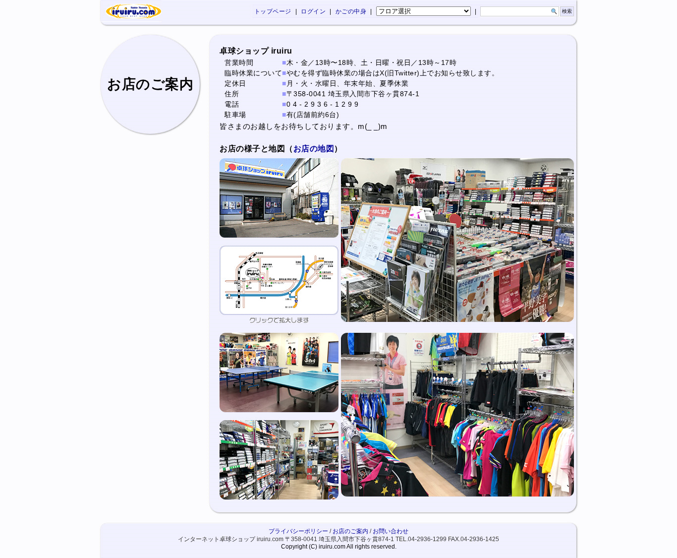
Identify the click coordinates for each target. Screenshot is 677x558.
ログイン (313, 11)
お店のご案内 (350, 531)
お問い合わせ (390, 531)
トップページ (272, 11)
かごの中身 (351, 11)
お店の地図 (314, 148)
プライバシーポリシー (298, 531)
